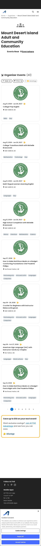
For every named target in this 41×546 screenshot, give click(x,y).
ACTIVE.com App (9, 493)
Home (3, 16)
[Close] (38, 511)
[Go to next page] (33, 409)
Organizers (11, 16)
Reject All (20, 536)
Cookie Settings (20, 531)
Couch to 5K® (8, 496)
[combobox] (6, 81)
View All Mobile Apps (10, 503)
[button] (18, 81)
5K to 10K (7, 498)
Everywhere (28, 51)
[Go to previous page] (7, 409)
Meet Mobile (8, 501)
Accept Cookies (20, 542)
